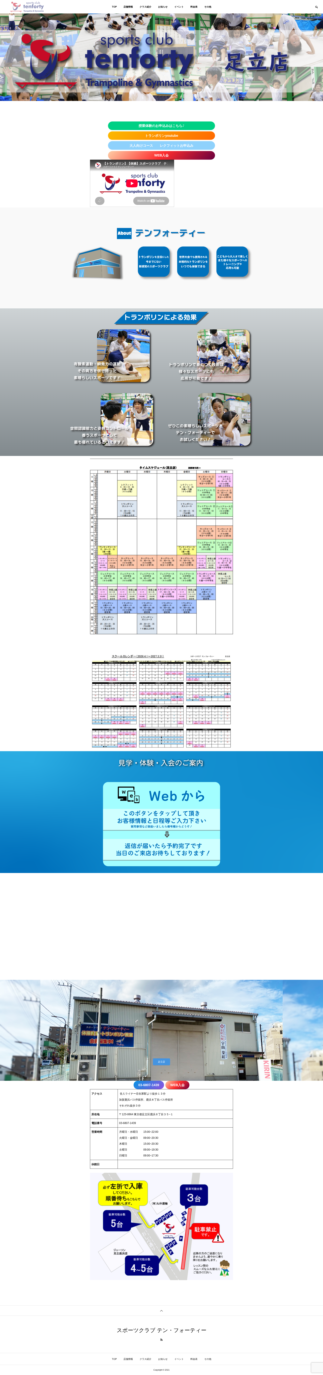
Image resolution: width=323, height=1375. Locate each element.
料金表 (194, 6)
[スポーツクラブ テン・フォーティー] (27, 6)
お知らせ (163, 6)
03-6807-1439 (127, 1123)
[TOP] (161, 1310)
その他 (207, 6)
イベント (179, 6)
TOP (114, 6)
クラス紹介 (145, 6)
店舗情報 (128, 6)
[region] (161, 257)
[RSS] (161, 1339)
